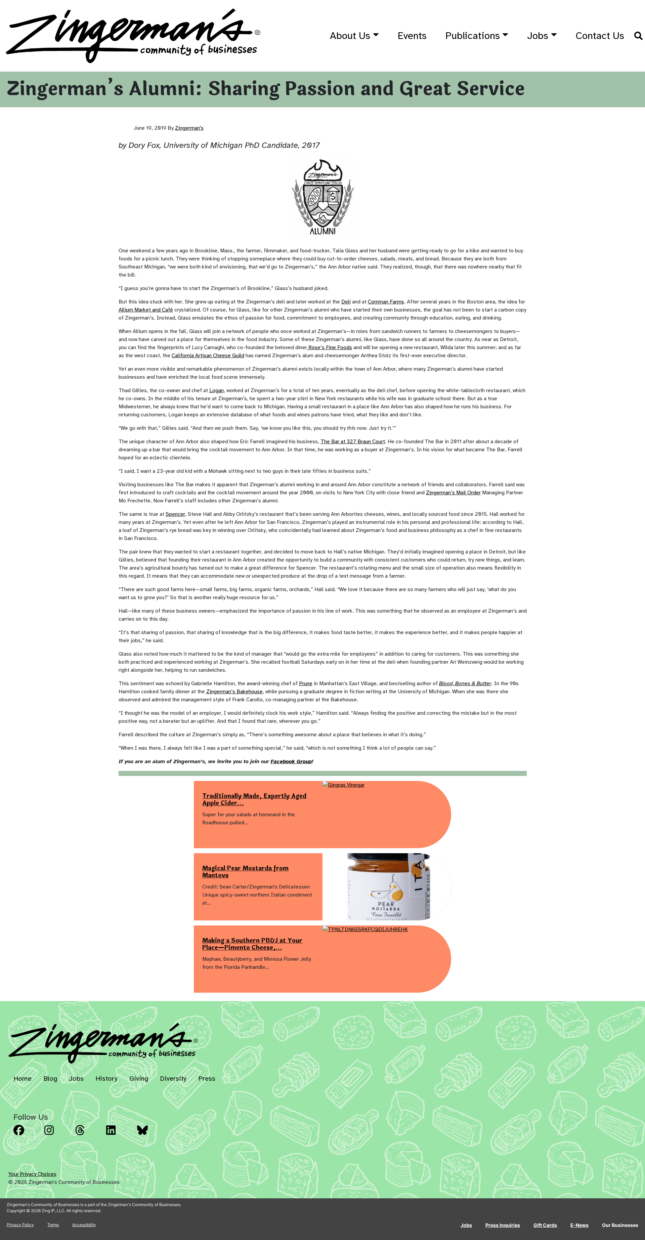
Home (22, 1078)
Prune (305, 683)
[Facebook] (26, 1135)
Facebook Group (291, 761)
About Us (350, 35)
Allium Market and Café (146, 309)
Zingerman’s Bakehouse (234, 691)
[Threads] (88, 1135)
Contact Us (600, 35)
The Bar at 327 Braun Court (352, 441)
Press (206, 1078)
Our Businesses (620, 1225)
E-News (579, 1225)
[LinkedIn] (119, 1135)
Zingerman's (189, 128)
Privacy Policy (20, 1224)
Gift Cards (545, 1225)
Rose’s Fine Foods (329, 347)
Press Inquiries (502, 1225)
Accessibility (84, 1224)
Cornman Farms (386, 301)
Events (412, 35)
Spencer (175, 514)
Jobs (537, 35)
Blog (50, 1078)
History (106, 1078)
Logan (216, 390)
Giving (138, 1078)
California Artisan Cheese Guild (208, 355)
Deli (346, 301)
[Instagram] (57, 1135)
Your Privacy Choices (32, 1174)
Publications (472, 35)
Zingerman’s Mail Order (453, 492)
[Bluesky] (150, 1135)
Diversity (173, 1078)
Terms (53, 1224)
